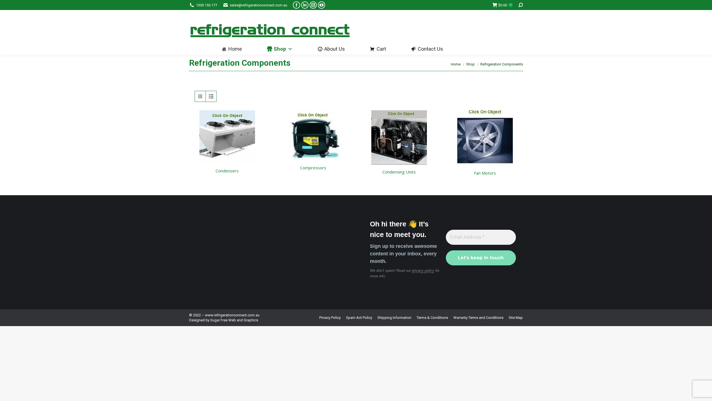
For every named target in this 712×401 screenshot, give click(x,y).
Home (235, 49)
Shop (280, 49)
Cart (381, 49)
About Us (334, 49)
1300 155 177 (206, 5)
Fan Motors (485, 173)
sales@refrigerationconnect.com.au (258, 5)
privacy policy (423, 270)
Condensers (227, 170)
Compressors (313, 167)
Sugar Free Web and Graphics (234, 320)
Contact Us (430, 49)
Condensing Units (399, 172)
